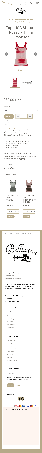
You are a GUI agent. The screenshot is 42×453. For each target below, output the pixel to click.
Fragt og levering (12, 343)
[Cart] (37, 3)
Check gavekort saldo (13, 360)
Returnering (10, 351)
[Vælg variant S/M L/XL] (13, 211)
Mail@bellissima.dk (13, 301)
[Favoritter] (25, 3)
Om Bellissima (27, 233)
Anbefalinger (10, 175)
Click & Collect (11, 340)
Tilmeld (10, 385)
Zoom (21, 70)
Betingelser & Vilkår (12, 349)
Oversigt (9, 357)
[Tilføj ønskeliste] (6, 122)
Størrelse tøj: (8, 106)
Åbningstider (14, 233)
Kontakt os (10, 354)
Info (4, 233)
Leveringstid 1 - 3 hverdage (21, 22)
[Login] (31, 3)
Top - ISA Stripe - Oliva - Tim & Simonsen (13, 198)
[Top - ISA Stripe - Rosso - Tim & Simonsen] (21, 54)
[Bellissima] (21, 10)
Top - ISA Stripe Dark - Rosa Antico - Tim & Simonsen (28, 199)
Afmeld (18, 385)
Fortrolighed (10, 346)
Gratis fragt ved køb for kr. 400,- (21, 19)
